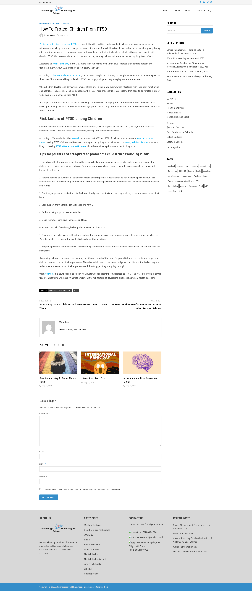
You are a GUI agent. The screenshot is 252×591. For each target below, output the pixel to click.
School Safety (173, 186)
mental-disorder (173, 176)
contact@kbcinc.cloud (152, 537)
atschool (180, 166)
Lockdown (207, 171)
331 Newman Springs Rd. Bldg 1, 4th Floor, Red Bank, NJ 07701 (145, 546)
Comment (44, 413)
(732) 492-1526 (149, 532)
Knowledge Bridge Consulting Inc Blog (90, 586)
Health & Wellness (175, 107)
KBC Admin (51, 35)
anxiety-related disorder (136, 142)
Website (43, 476)
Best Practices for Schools (180, 132)
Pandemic (197, 176)
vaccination (172, 191)
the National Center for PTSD (66, 75)
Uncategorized (174, 147)
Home (166, 10)
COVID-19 (201, 10)
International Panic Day (93, 378)
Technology (193, 186)
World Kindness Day (176, 58)
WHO (180, 191)
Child (188, 166)
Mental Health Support (178, 116)
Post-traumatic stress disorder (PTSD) (58, 44)
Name (42, 452)
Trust (201, 186)
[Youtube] (204, 2)
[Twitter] (208, 2)
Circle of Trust (205, 166)
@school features (175, 127)
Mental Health (62, 23)
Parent (205, 176)
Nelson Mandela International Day (183, 76)
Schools (188, 10)
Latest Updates (174, 136)
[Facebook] (200, 2)
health (198, 171)
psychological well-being (184, 181)
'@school (171, 166)
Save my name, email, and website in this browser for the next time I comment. (81, 489)
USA (206, 186)
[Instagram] (211, 2)
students (183, 186)
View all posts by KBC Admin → (72, 329)
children (53, 290)
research (75, 138)
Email (42, 464)
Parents (170, 181)
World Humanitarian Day (179, 71)
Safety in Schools (175, 141)
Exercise (191, 171)
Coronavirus (172, 171)
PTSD (76, 290)
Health (176, 10)
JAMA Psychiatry (60, 63)
